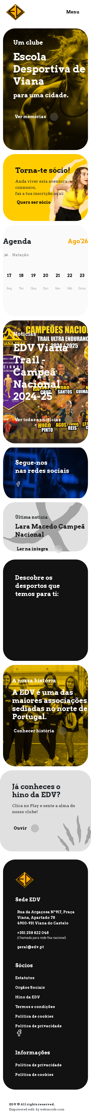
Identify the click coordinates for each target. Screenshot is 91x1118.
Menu (72, 12)
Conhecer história (34, 731)
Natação (20, 255)
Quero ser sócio (34, 202)
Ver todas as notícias (38, 419)
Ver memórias (30, 116)
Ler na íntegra (32, 549)
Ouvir (20, 828)
